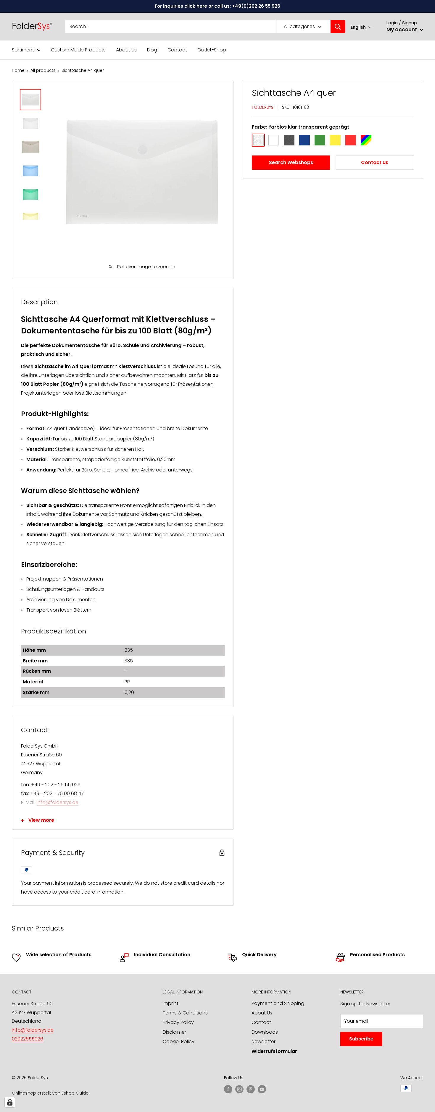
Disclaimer (174, 1032)
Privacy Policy (178, 1022)
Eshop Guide (75, 1093)
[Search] (338, 26)
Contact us (374, 162)
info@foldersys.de (57, 802)
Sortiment (23, 49)
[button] (361, 27)
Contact (177, 49)
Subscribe (361, 1038)
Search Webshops (291, 162)
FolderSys (262, 107)
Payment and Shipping (278, 1003)
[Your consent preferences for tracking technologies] (10, 1102)
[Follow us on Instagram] (239, 1089)
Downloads (265, 1032)
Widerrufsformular (274, 1051)
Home (18, 70)
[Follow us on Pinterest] (250, 1089)
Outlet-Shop (211, 49)
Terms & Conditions (185, 1012)
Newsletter (264, 1041)
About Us (126, 49)
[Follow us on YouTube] (262, 1089)
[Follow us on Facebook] (228, 1089)
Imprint (170, 1003)
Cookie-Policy (178, 1041)
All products (43, 70)
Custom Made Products (78, 49)
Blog (152, 49)
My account (402, 29)
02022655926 (27, 1038)
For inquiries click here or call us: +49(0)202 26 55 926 (217, 6)
